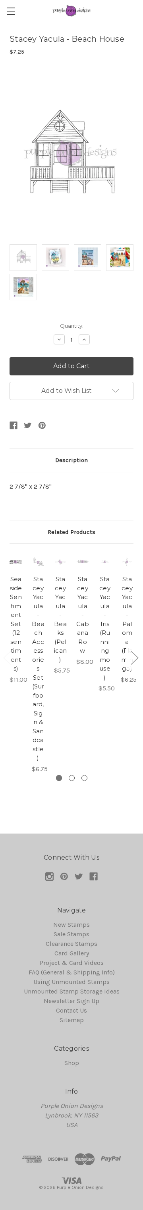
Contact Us (71, 1010)
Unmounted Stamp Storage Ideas (72, 991)
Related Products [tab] (71, 531)
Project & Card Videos (72, 962)
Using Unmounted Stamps (71, 982)
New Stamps (71, 924)
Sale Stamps (71, 934)
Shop (71, 1063)
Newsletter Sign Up (71, 1001)
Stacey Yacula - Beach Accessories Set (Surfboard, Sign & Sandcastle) (38, 668)
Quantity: (71, 326)
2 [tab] (72, 778)
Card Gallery (71, 953)
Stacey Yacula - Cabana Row (82, 614)
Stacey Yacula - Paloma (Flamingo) (127, 623)
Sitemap (72, 1020)
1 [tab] (59, 778)
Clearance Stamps (71, 943)
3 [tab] (84, 778)
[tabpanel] (16, 618)
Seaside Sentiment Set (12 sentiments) (16, 623)
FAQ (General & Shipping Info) (72, 972)
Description (71, 460)
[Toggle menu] (11, 11)
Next (134, 658)
